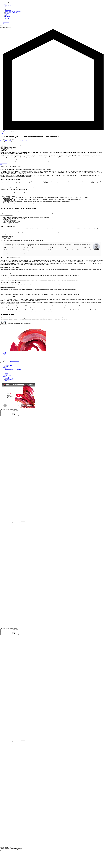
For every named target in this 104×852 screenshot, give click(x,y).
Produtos (4, 7)
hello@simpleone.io (10, 359)
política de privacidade (14, 361)
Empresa (4, 4)
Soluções (4, 17)
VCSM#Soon (8, 375)
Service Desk (7, 18)
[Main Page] (53, 129)
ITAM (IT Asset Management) (11, 12)
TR (2, 26)
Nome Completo (15, 410)
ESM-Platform (8, 10)
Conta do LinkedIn (15, 415)
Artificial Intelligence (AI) (10, 20)
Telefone (13, 413)
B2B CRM (7, 13)
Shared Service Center (9, 19)
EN (1, 26)
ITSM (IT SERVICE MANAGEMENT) (13, 11)
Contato (6, 6)
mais (1, 164)
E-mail (13, 411)
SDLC (6, 14)
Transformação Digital (4, 140)
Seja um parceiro (6, 22)
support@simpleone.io (11, 358)
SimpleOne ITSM (3, 163)
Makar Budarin (25, 140)
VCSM (7, 16)
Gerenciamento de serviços (17, 140)
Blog (4, 23)
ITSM (10, 140)
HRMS (6, 15)
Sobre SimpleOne (8, 5)
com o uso (15, 849)
